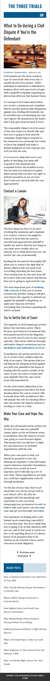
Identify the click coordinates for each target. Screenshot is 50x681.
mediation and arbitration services (24, 347)
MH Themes (39, 675)
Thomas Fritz (20, 72)
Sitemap (25, 678)
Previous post (27, 552)
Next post (23, 555)
